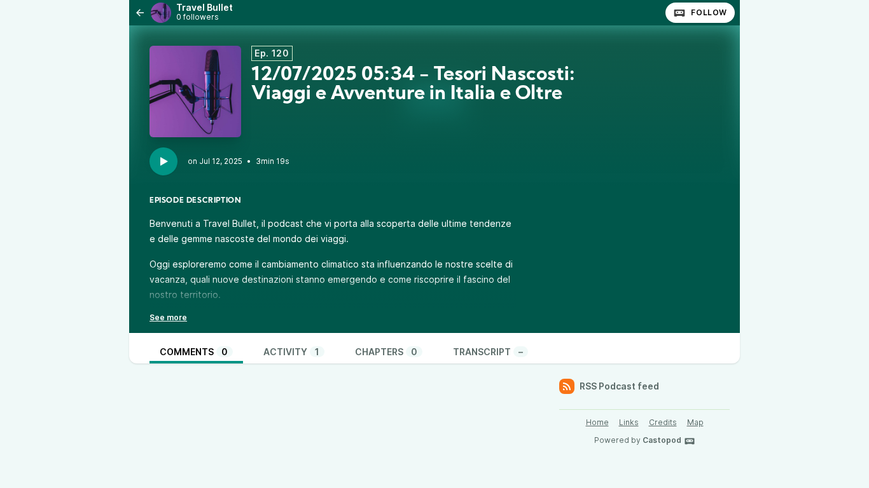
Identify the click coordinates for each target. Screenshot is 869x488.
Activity (291, 351)
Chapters (386, 351)
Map (695, 422)
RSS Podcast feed (619, 386)
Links (629, 422)
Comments (194, 351)
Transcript (488, 351)
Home (597, 422)
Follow (709, 12)
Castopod (662, 440)
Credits (663, 422)
